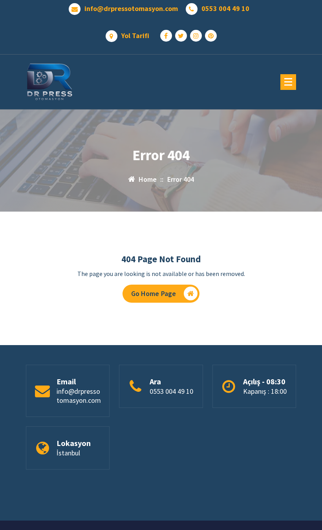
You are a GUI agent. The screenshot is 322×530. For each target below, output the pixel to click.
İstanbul (68, 452)
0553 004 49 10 (225, 8)
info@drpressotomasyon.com (131, 8)
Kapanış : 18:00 (265, 391)
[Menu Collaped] (288, 82)
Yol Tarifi (135, 35)
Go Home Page (153, 293)
